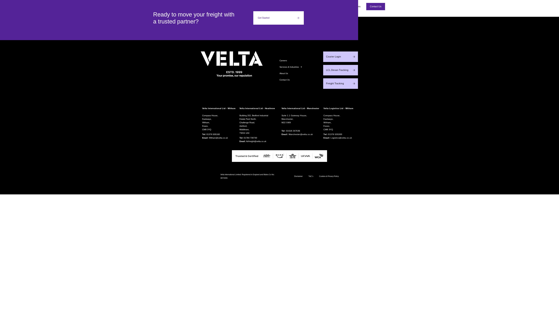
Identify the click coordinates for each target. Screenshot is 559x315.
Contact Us (285, 80)
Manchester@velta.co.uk (301, 134)
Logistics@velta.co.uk (341, 138)
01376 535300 (335, 134)
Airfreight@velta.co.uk (256, 141)
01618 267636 (293, 131)
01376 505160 (213, 134)
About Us (284, 73)
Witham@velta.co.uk (218, 138)
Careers (283, 60)
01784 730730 (250, 138)
